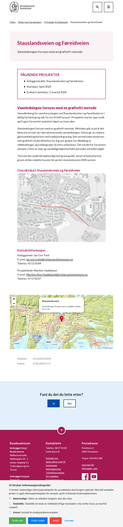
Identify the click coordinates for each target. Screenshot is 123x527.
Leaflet (99, 348)
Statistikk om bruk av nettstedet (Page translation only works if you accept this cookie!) (58, 505)
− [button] (14, 303)
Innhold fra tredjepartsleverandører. (35, 512)
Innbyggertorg (53, 469)
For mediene (52, 476)
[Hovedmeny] (108, 7)
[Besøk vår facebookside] (85, 476)
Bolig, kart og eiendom (29, 22)
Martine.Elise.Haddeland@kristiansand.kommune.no (57, 274)
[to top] (61, 430)
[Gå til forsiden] (22, 6)
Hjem (12, 22)
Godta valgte (38, 520)
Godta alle (17, 520)
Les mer (69, 520)
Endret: (21, 363)
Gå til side (46, 309)
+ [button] (14, 299)
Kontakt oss (52, 458)
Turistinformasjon (55, 472)
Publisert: (22, 358)
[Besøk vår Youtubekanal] (94, 476)
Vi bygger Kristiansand (56, 22)
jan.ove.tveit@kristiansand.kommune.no (49, 259)
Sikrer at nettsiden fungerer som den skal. (42, 498)
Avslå (56, 520)
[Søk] (97, 7)
